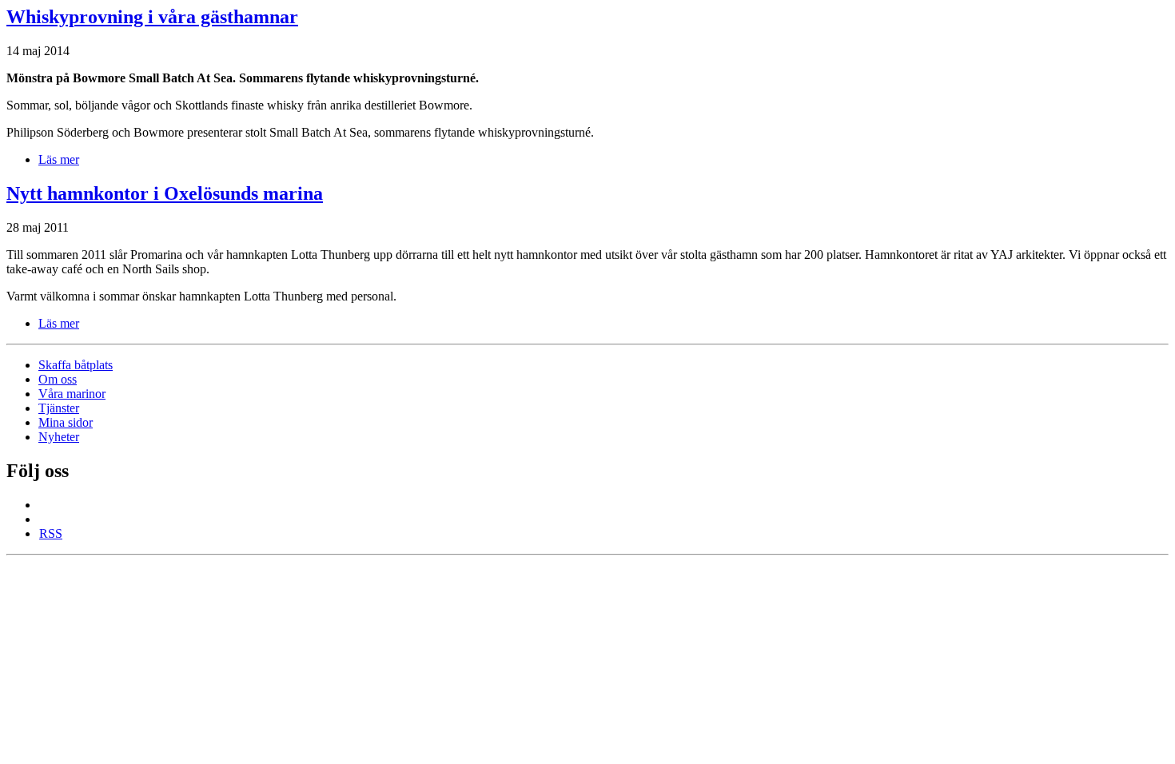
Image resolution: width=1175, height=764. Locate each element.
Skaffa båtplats (75, 365)
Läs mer (58, 159)
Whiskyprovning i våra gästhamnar (152, 16)
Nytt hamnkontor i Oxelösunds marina (164, 193)
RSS (50, 533)
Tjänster (58, 408)
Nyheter (58, 437)
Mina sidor (65, 422)
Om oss (57, 379)
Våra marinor (72, 393)
